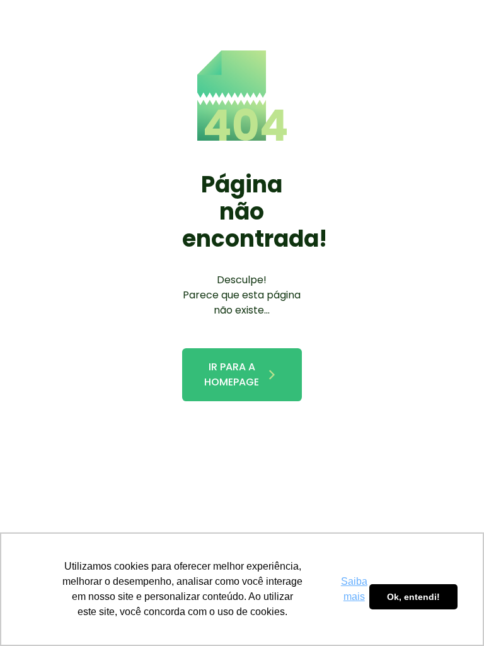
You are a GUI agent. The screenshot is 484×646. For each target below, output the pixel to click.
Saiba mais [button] (354, 589)
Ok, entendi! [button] (413, 597)
